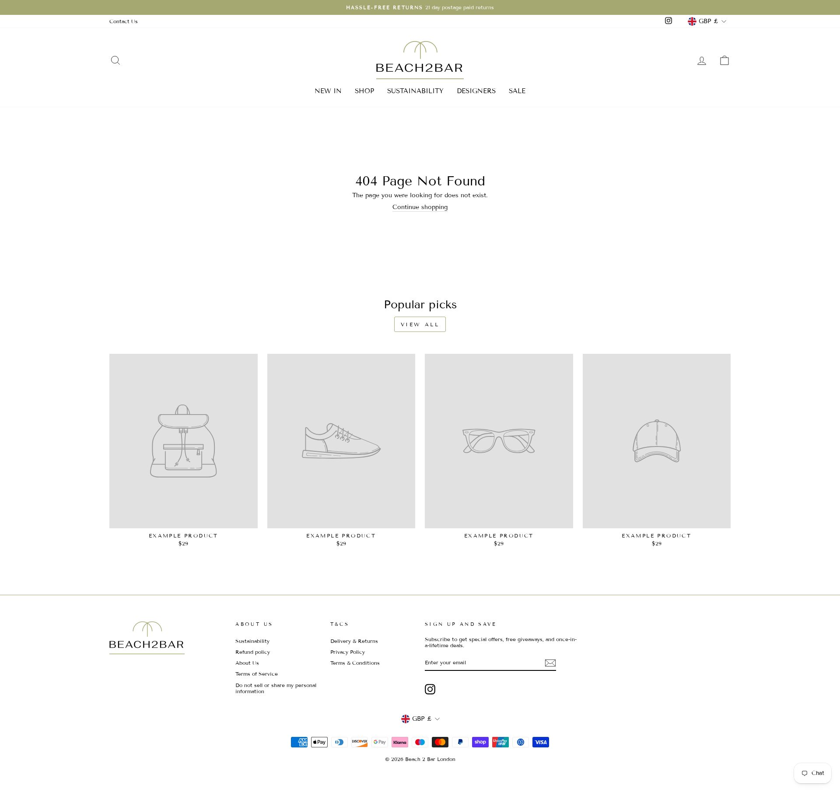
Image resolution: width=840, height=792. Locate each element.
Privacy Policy (347, 652)
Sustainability (252, 641)
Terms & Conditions (355, 662)
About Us (247, 662)
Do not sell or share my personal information (275, 688)
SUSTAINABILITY (415, 91)
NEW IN (328, 91)
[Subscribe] (550, 663)
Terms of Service (256, 673)
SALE (517, 91)
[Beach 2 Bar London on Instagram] (430, 689)
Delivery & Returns (354, 641)
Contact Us (123, 21)
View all (420, 324)
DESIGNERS (476, 91)
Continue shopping (420, 207)
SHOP (364, 91)
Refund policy (252, 652)
